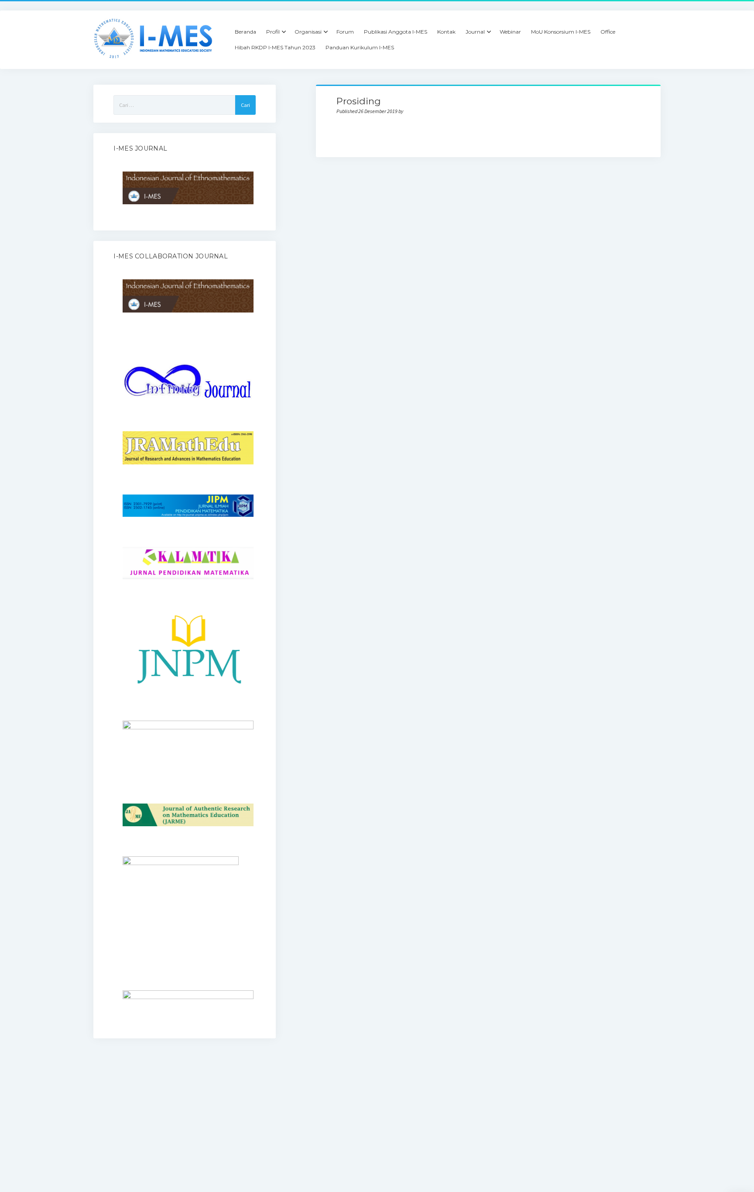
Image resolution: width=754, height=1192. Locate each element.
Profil (273, 31)
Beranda (245, 31)
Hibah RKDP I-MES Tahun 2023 (275, 47)
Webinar (510, 31)
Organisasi (308, 31)
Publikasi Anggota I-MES (395, 31)
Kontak (446, 31)
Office (607, 31)
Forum (345, 31)
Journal (475, 31)
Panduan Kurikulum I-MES (360, 47)
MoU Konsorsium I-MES (560, 31)
